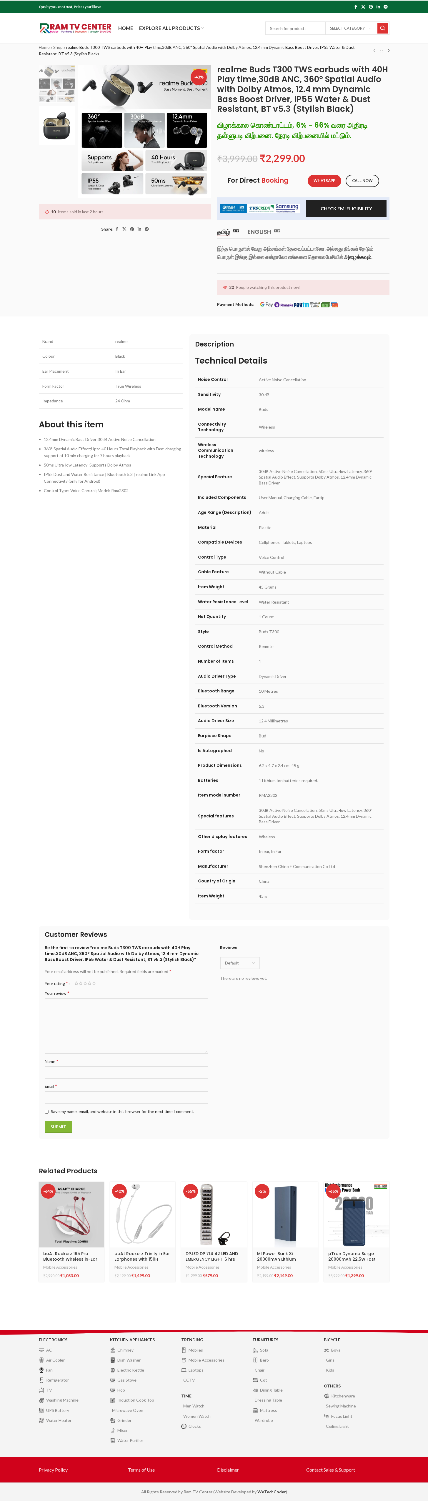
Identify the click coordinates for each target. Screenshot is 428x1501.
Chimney (125, 1349)
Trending (192, 1339)
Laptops (196, 1369)
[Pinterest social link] (371, 7)
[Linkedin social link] (378, 7)
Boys (335, 1349)
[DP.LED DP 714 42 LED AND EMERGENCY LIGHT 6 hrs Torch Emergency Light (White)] (214, 1214)
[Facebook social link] (355, 7)
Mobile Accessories (60, 1267)
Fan (49, 1369)
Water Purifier (130, 1440)
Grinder (124, 1420)
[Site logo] (75, 27)
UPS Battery (57, 1410)
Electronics (53, 1339)
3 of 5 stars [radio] (85, 983)
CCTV (189, 1379)
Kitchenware (343, 1395)
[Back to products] (381, 50)
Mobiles (196, 1349)
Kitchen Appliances (132, 1339)
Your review (57, 993)
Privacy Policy (53, 1469)
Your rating (56, 983)
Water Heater (58, 1420)
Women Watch (197, 1416)
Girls (330, 1359)
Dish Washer (129, 1359)
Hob (121, 1389)
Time (186, 1395)
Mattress (268, 1410)
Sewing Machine (341, 1405)
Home (44, 47)
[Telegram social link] (385, 7)
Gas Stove (126, 1379)
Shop (58, 47)
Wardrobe (264, 1420)
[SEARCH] (382, 28)
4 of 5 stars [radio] (89, 983)
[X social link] (363, 7)
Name (51, 1061)
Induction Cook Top (135, 1399)
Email (51, 1086)
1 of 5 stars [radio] (76, 983)
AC (49, 1349)
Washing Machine (62, 1399)
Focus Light (341, 1416)
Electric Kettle (130, 1369)
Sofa (264, 1349)
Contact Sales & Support (330, 1469)
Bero (264, 1359)
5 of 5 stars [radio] (94, 983)
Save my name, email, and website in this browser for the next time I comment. (122, 1111)
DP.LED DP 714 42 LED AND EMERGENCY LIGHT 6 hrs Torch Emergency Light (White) (212, 1262)
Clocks (195, 1426)
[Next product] (388, 50)
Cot (263, 1379)
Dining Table (271, 1389)
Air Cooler (55, 1359)
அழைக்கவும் (357, 257)
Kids (330, 1369)
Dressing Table (268, 1399)
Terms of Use (141, 1469)
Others (332, 1385)
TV (49, 1389)
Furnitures (265, 1339)
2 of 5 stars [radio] (81, 983)
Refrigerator (57, 1379)
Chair (259, 1369)
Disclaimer (228, 1469)
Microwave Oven (127, 1410)
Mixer (122, 1430)
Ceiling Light (337, 1426)
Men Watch (193, 1405)
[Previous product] (374, 50)
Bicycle (332, 1339)
